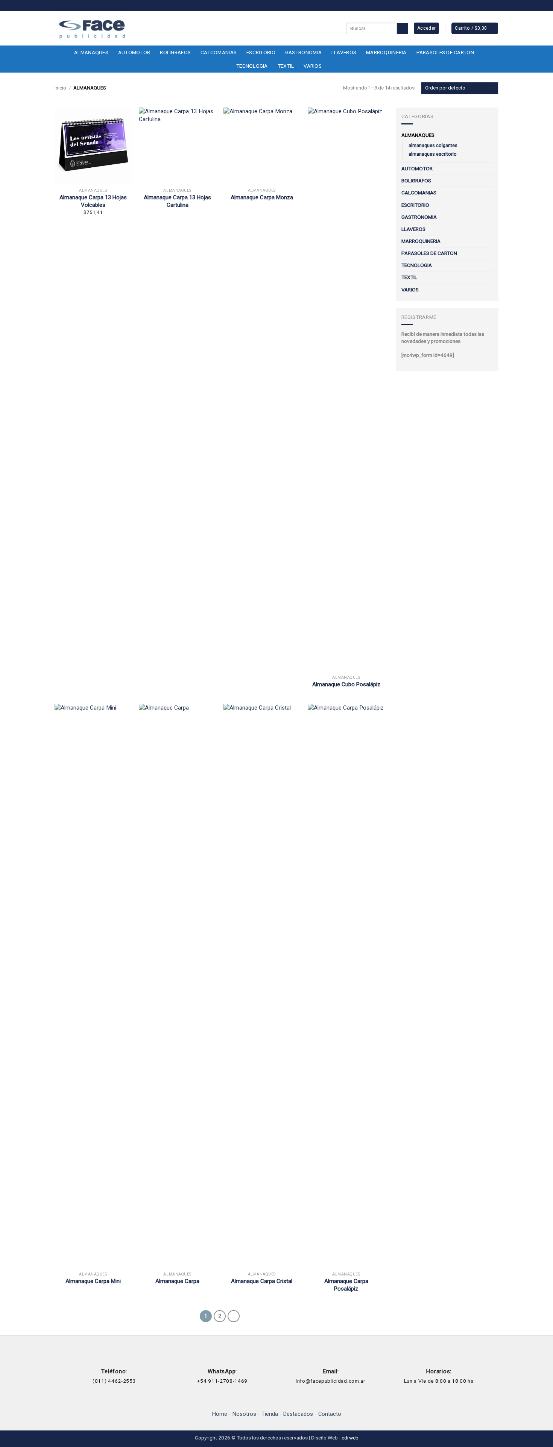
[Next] (234, 1316)
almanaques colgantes (433, 145)
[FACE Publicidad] (92, 28)
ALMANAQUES (91, 52)
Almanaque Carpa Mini (93, 1281)
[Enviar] (402, 28)
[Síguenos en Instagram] (487, 6)
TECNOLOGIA (252, 66)
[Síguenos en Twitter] (494, 6)
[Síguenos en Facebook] (480, 6)
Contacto (329, 1414)
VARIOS (313, 66)
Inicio (60, 88)
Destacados (298, 1414)
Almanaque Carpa (177, 1281)
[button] (474, 28)
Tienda (269, 1414)
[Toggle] (488, 135)
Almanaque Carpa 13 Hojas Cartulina (177, 201)
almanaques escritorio (433, 154)
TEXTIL (286, 66)
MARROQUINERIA (386, 52)
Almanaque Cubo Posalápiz (346, 684)
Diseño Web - (335, 1438)
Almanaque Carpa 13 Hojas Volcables (93, 201)
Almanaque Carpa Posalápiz (346, 1285)
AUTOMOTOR (134, 52)
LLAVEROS (343, 52)
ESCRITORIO (260, 52)
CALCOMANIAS (219, 52)
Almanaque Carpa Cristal (261, 1281)
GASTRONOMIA (303, 52)
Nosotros (244, 1414)
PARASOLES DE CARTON (445, 52)
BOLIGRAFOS (175, 52)
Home (219, 1414)
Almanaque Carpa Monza (262, 197)
